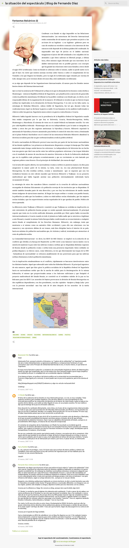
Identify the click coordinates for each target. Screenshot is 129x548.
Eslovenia (37, 334)
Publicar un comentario (20, 531)
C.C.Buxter (21, 395)
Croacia (29, 334)
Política (67, 334)
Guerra (61, 334)
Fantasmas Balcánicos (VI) (102, 146)
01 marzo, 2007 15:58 (25, 459)
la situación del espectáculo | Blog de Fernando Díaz (41, 3)
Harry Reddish (23, 447)
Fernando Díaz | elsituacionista (28, 465)
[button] (13, 27)
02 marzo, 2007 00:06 (25, 526)
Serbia (34, 337)
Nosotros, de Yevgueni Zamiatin (104, 114)
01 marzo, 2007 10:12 (25, 389)
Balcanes (16, 334)
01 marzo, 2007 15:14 (25, 441)
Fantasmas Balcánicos (49, 334)
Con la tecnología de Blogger (66, 541)
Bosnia (23, 334)
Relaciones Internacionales (21, 337)
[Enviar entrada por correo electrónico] (13, 332)
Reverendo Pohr (23, 355)
